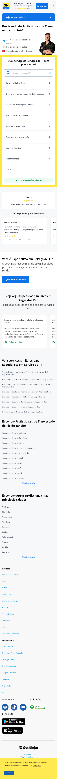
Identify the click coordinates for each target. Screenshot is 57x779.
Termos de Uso (27, 757)
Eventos (5, 607)
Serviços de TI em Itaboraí (12, 458)
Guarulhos (6, 552)
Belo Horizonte (8, 537)
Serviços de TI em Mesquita (13, 478)
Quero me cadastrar (16, 279)
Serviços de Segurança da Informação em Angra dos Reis (24, 402)
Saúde (4, 627)
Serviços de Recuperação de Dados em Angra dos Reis (24, 397)
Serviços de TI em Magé (11, 468)
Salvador (5, 527)
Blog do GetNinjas (9, 672)
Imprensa (27, 754)
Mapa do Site (7, 686)
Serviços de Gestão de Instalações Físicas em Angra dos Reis (26, 392)
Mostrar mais (28, 483)
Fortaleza (6, 522)
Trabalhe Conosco (9, 666)
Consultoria (6, 594)
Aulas (4, 581)
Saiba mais (37, 765)
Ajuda (4, 692)
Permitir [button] (9, 773)
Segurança (6, 679)
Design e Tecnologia (10, 601)
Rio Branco (6, 507)
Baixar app (42, 6)
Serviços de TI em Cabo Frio (13, 443)
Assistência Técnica (10, 574)
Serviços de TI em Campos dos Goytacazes (19, 448)
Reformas (6, 620)
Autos (4, 587)
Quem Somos (7, 646)
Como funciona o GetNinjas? (19, 51)
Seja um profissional (16, 17)
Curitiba (5, 547)
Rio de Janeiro (8, 517)
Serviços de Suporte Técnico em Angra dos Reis (21, 407)
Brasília (5, 542)
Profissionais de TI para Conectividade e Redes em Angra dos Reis (28, 379)
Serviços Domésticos (10, 634)
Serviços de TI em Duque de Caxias (16, 453)
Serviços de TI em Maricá (12, 473)
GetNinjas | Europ (9, 659)
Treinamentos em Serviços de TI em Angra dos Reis (22, 412)
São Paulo (6, 512)
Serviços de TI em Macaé (12, 463)
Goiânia (5, 532)
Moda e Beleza (8, 614)
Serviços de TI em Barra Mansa (14, 433)
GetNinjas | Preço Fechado (12, 653)
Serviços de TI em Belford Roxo (14, 438)
